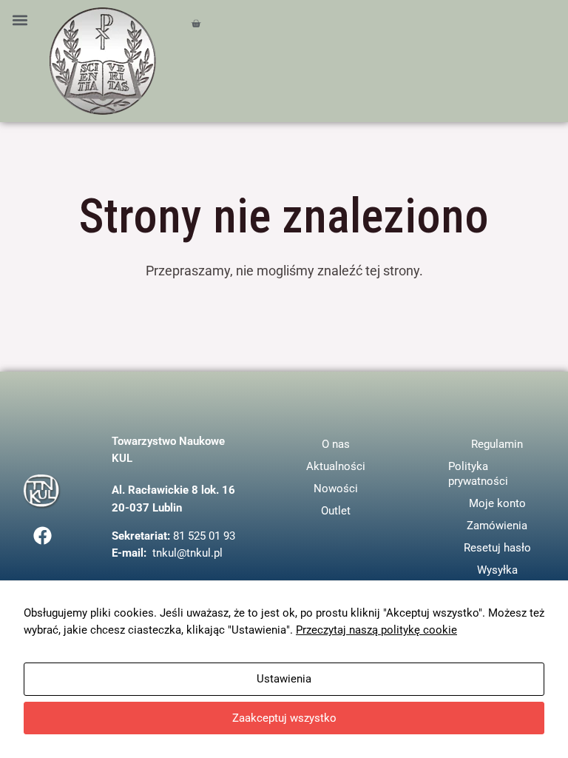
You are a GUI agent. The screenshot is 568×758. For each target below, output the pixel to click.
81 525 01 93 (204, 536)
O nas (336, 444)
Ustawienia (284, 678)
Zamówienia (497, 525)
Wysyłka (497, 570)
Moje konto (497, 503)
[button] (19, 19)
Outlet (336, 510)
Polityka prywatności (478, 474)
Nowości (336, 488)
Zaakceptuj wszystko (284, 718)
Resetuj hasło (497, 547)
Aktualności (335, 466)
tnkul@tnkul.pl (187, 553)
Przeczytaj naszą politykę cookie (376, 630)
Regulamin (497, 444)
